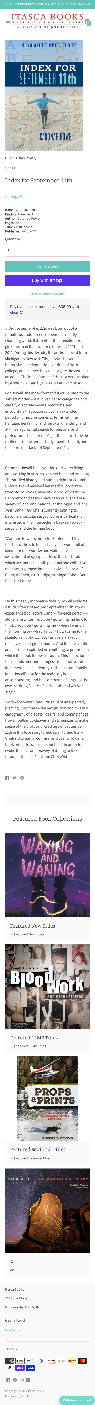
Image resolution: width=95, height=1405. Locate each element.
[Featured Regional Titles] (47, 1098)
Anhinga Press (17, 196)
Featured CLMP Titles (34, 1037)
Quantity (12, 239)
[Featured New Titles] (47, 875)
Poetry (31, 158)
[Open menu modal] (8, 21)
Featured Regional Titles (38, 1149)
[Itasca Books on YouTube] (28, 1379)
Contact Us (13, 1330)
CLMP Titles (15, 158)
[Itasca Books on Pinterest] (15, 1379)
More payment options (47, 293)
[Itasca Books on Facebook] (8, 1379)
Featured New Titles (32, 925)
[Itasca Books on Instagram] (22, 1379)
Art (13, 1261)
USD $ (10, 1349)
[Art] (47, 1210)
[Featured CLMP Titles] (47, 986)
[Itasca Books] (47, 21)
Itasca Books (36, 1391)
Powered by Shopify (17, 1396)
